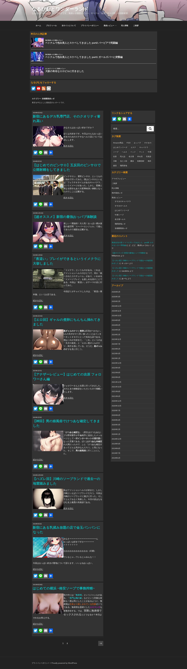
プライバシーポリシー (90, 25)
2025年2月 (116, 301)
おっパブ (137, 143)
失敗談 (148, 156)
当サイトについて (69, 25)
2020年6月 (116, 415)
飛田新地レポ (120, 224)
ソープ (115, 152)
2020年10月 (116, 406)
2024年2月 (116, 335)
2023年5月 (116, 349)
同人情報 (124, 25)
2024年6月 (116, 325)
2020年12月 (116, 401)
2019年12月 (116, 439)
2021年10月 (116, 387)
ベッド (133, 152)
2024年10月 (116, 316)
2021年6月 (116, 396)
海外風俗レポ (117, 193)
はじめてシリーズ (120, 147)
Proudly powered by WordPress (64, 663)
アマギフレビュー (119, 179)
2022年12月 (116, 363)
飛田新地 (123, 166)
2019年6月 (116, 458)
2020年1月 (116, 434)
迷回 (115, 166)
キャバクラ (143, 147)
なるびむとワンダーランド (60, 9)
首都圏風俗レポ (121, 228)
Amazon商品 (118, 143)
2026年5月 (116, 292)
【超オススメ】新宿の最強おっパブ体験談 (65, 217)
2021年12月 (116, 382)
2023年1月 (116, 358)
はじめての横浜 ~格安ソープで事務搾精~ (64, 588)
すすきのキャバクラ (123, 201)
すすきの (147, 143)
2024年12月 (116, 306)
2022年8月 (116, 373)
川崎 (115, 161)
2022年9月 (116, 368)
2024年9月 (116, 320)
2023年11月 (116, 339)
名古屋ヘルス (120, 219)
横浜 (132, 161)
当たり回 (123, 161)
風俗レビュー (109, 25)
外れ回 (140, 156)
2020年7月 (116, 410)
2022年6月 (116, 377)
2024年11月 (116, 311)
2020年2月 (116, 429)
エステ (133, 147)
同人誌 (122, 156)
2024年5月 (116, 330)
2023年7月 (116, 344)
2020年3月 (116, 425)
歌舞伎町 (140, 161)
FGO (129, 143)
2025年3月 (116, 297)
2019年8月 (116, 448)
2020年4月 (116, 420)
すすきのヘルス (121, 206)
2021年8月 (116, 391)
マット (141, 152)
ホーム (38, 25)
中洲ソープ (119, 215)
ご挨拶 (136, 25)
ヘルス (124, 152)
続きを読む (68, 146)
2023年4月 (116, 354)
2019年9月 (116, 444)
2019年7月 (116, 453)
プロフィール (51, 25)
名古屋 (131, 156)
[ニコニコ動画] (48, 88)
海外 (149, 161)
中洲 (149, 152)
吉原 (115, 156)
